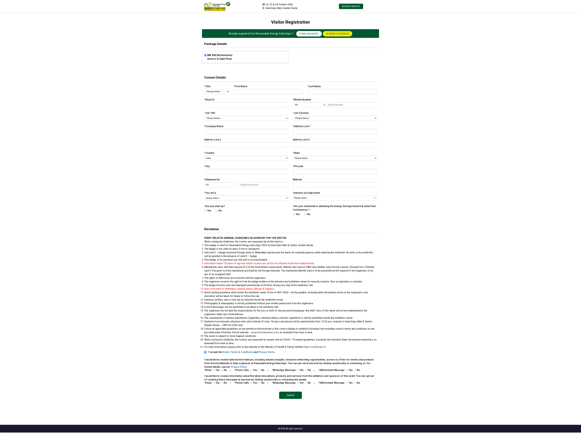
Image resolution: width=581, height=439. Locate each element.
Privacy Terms (267, 352)
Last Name (314, 86)
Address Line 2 (212, 139)
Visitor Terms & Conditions (238, 352)
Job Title (209, 113)
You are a (210, 192)
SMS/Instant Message (331, 370)
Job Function (301, 113)
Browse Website (351, 6)
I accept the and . (241, 352)
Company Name (213, 126)
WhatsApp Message (283, 370)
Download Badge (309, 34)
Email (208, 370)
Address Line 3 (301, 139)
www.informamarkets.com (265, 332)
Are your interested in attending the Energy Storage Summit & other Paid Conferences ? (334, 208)
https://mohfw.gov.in (315, 346)
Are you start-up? (214, 206)
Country (209, 152)
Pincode (298, 166)
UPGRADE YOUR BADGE (337, 34)
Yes (209, 210)
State (296, 152)
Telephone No (212, 179)
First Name (240, 86)
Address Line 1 (302, 126)
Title (207, 86)
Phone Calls (241, 370)
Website (297, 179)
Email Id (209, 99)
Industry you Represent (306, 192)
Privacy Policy (239, 366)
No (220, 210)
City (207, 166)
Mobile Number (302, 99)
